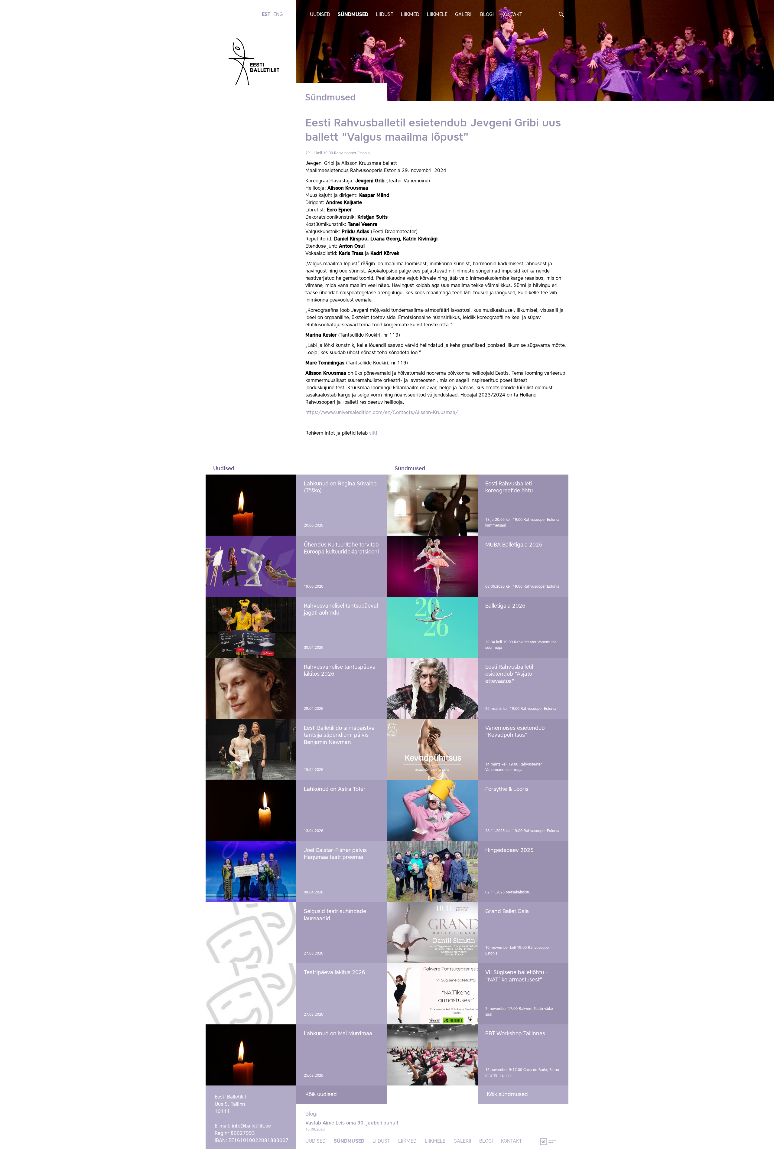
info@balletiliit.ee (251, 1126)
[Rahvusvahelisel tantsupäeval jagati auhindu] (251, 627)
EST (266, 14)
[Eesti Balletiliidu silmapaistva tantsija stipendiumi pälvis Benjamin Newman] (251, 749)
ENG (278, 14)
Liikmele (437, 14)
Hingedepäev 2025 (509, 850)
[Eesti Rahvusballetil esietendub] (432, 688)
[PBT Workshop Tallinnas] (432, 1054)
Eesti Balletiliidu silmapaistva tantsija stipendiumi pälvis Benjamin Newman (339, 735)
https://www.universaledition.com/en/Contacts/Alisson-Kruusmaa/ (381, 412)
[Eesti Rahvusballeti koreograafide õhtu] (432, 505)
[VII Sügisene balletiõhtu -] (432, 993)
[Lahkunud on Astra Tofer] (251, 810)
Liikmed (410, 14)
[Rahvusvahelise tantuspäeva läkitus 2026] (251, 688)
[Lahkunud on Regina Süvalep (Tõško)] (251, 505)
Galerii (464, 14)
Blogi (487, 14)
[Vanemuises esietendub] (432, 749)
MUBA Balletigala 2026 (513, 545)
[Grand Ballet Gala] (432, 932)
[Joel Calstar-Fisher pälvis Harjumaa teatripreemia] (251, 871)
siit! (373, 433)
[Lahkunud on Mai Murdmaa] (251, 1054)
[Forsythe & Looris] (432, 810)
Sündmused (353, 14)
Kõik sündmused (507, 1094)
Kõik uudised (321, 1094)
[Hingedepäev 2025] (432, 871)
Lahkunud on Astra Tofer (335, 789)
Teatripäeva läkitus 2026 (334, 972)
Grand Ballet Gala (507, 911)
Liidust (384, 14)
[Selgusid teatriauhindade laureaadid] (251, 932)
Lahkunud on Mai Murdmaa (338, 1033)
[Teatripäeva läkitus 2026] (251, 993)
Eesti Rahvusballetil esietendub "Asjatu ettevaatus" (509, 674)
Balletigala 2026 (505, 606)
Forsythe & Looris (506, 789)
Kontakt (511, 14)
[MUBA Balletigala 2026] (432, 566)
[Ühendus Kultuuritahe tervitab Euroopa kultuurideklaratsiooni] (251, 566)
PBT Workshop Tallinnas (515, 1033)
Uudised (320, 14)
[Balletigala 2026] (432, 627)
